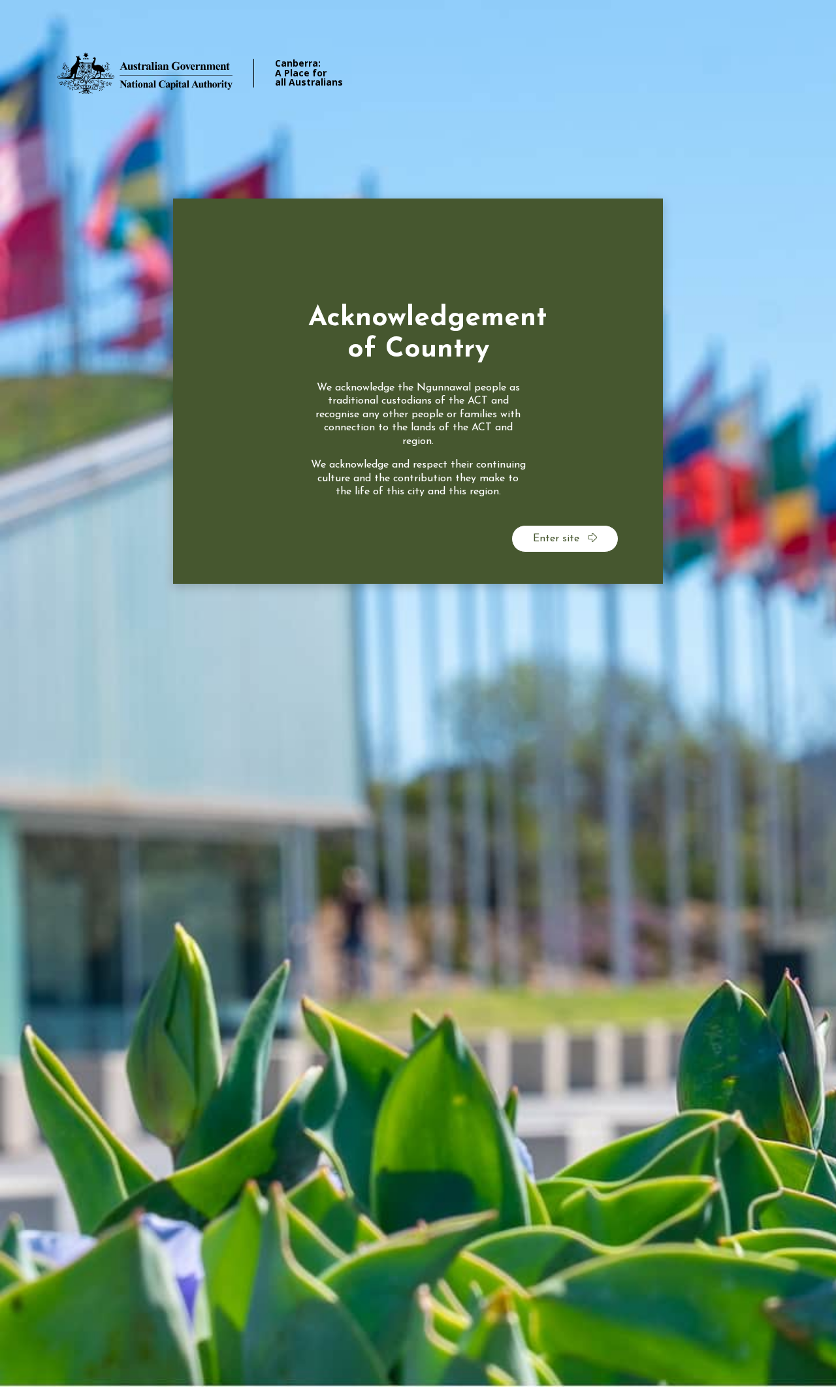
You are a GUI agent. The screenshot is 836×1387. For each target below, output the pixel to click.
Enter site (558, 539)
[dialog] (418, 391)
